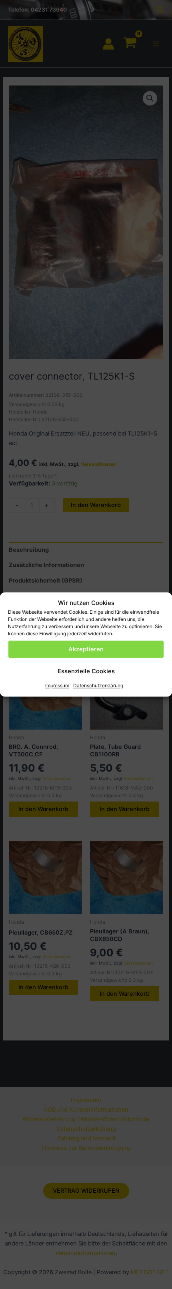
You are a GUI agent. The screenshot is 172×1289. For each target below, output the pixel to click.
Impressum (57, 686)
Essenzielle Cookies (86, 671)
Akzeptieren (86, 649)
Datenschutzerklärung (98, 686)
